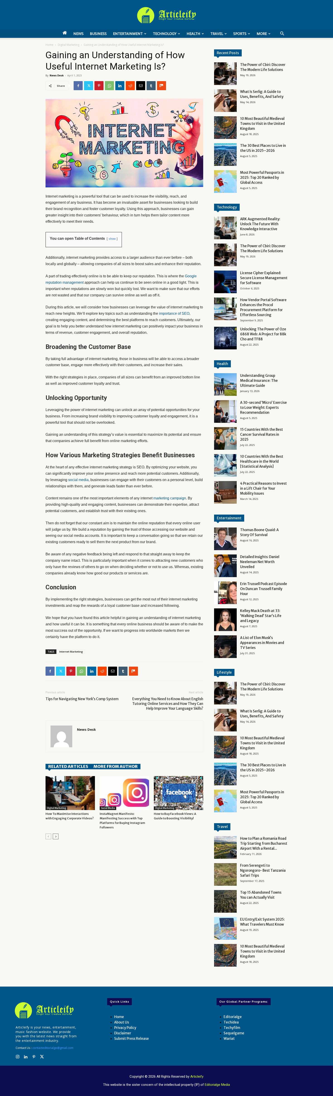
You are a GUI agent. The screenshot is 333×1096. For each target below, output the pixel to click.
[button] (282, 34)
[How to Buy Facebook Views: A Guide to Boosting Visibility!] (178, 793)
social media (78, 480)
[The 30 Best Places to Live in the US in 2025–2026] (225, 154)
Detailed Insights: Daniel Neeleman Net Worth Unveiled (259, 562)
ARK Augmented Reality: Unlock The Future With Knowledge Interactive (260, 224)
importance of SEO (174, 313)
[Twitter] (88, 85)
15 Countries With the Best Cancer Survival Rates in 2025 (261, 434)
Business (98, 33)
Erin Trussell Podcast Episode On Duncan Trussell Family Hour (263, 589)
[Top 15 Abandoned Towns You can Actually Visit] (225, 901)
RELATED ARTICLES (68, 766)
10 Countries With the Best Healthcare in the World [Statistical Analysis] (261, 461)
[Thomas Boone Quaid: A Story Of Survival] (225, 538)
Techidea (231, 1022)
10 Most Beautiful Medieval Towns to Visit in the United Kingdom (262, 123)
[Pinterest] (99, 85)
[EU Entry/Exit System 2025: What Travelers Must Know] (225, 928)
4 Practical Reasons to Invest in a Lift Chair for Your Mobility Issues (263, 488)
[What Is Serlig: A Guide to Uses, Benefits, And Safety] (225, 100)
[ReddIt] (130, 85)
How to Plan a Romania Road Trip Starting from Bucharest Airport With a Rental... (263, 843)
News (78, 33)
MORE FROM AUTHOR (116, 766)
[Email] (140, 85)
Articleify (196, 1076)
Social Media (108, 808)
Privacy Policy (125, 1028)
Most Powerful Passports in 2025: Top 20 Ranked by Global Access (262, 177)
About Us (121, 1022)
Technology (164, 33)
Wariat (229, 1038)
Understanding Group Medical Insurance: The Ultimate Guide (259, 380)
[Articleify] (45, 1010)
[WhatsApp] (109, 85)
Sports (239, 33)
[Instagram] (17, 1057)
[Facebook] (78, 85)
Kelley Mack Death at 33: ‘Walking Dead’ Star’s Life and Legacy (260, 616)
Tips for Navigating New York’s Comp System (82, 699)
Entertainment (128, 33)
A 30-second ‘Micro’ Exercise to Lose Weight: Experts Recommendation (263, 407)
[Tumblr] (151, 85)
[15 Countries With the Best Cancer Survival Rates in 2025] (225, 438)
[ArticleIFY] (166, 15)
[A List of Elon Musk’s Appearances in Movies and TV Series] (225, 646)
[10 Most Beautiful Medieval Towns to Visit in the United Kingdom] (225, 127)
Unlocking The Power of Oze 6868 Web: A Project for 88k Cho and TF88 (263, 334)
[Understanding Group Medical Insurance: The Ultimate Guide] (225, 384)
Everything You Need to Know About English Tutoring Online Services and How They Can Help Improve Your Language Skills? (167, 704)
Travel (216, 33)
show (112, 238)
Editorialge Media (217, 1085)
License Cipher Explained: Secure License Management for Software (263, 278)
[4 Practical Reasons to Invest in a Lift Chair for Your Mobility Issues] (225, 492)
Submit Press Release (131, 1038)
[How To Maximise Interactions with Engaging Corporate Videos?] (70, 793)
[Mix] (161, 85)
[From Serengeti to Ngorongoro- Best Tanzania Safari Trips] (225, 874)
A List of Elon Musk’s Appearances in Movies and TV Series (262, 643)
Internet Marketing (71, 651)
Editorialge (233, 1017)
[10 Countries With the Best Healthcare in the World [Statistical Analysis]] (225, 465)
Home (49, 45)
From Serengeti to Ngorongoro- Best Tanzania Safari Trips (263, 870)
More (262, 33)
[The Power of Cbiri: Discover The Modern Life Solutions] (225, 73)
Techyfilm (232, 1028)
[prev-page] (48, 836)
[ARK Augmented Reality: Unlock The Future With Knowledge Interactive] (225, 228)
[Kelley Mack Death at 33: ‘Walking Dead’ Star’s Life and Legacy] (225, 619)
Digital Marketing (68, 45)
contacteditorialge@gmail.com (52, 1048)
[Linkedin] (119, 85)
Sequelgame (234, 1033)
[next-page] (55, 836)
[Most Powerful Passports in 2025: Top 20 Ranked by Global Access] (225, 181)
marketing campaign (169, 498)
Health (193, 33)
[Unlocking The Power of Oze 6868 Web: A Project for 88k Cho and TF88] (225, 338)
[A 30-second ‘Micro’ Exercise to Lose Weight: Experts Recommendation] (225, 411)
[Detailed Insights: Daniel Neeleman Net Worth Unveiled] (225, 565)
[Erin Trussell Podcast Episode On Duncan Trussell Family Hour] (225, 592)
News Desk (57, 75)
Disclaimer (122, 1033)
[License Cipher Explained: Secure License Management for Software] (225, 282)
